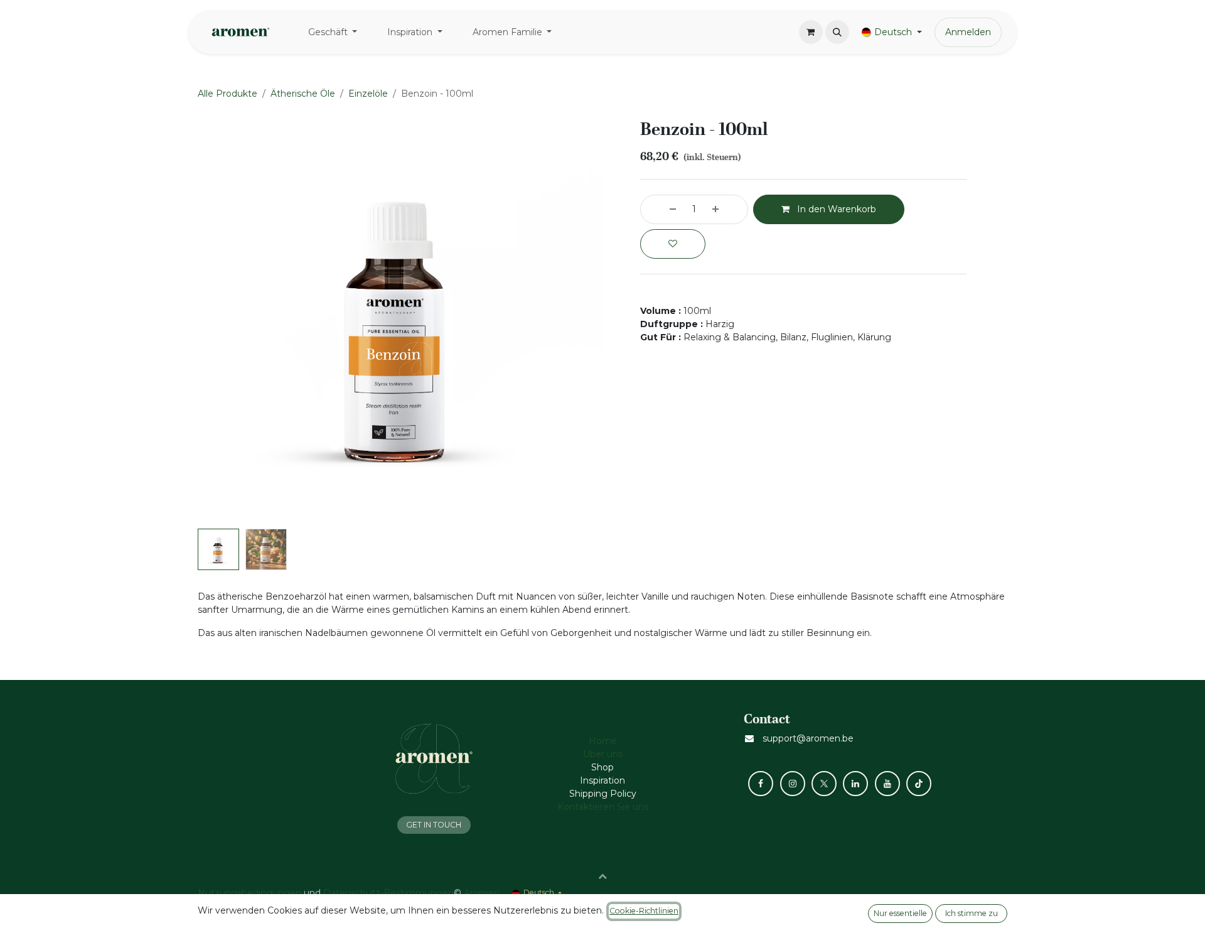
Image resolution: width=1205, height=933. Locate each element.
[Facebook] (760, 783)
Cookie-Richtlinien (643, 910)
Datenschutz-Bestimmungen (388, 892)
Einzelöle (368, 93)
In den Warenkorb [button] (835, 209)
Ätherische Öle (302, 93)
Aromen (482, 892)
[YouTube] (887, 783)
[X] (824, 783)
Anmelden (968, 32)
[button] (837, 32)
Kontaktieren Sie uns (602, 806)
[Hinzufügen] (726, 209)
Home (603, 741)
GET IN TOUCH (433, 824)
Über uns (603, 754)
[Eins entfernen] (661, 209)
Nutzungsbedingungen (249, 892)
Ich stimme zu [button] (971, 913)
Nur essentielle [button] (900, 913)
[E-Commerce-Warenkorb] (811, 32)
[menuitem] (333, 32)
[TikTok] (918, 783)
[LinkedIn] (855, 783)
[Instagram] (792, 783)
